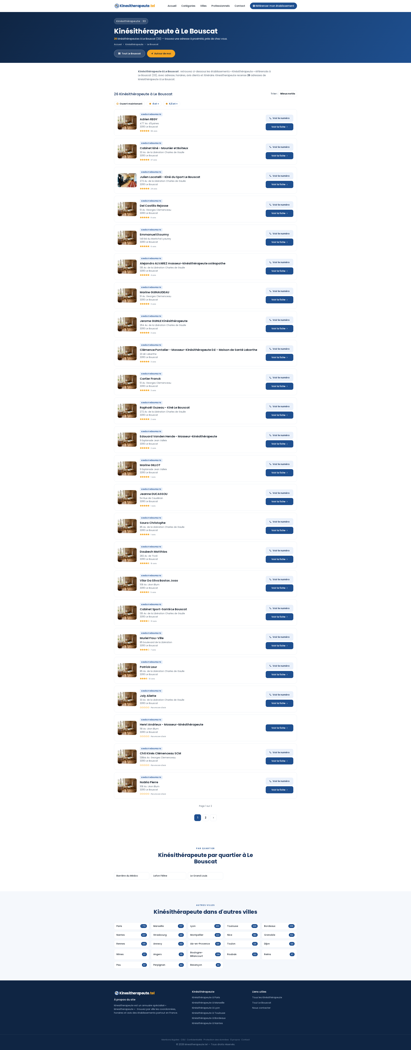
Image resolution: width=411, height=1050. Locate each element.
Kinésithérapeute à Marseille (208, 1002)
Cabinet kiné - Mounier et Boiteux (164, 148)
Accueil (172, 6)
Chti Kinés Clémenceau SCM (160, 753)
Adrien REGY (148, 119)
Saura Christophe (153, 523)
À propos (235, 1039)
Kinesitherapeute (137, 5)
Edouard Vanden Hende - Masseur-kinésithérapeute (178, 436)
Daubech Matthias (153, 552)
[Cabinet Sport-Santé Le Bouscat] (127, 613)
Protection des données (216, 1039)
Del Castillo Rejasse (154, 206)
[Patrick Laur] (127, 670)
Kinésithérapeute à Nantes (207, 1023)
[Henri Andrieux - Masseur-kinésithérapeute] (127, 728)
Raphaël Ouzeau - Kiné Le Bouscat (165, 407)
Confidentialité (194, 1039)
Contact (240, 6)
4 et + (155, 103)
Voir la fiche (278, 126)
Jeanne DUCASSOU (153, 494)
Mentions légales (170, 1039)
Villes (203, 6)
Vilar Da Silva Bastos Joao (159, 580)
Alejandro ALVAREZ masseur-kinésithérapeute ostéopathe (182, 263)
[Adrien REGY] (127, 122)
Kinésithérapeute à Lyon (206, 1007)
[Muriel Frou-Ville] (127, 641)
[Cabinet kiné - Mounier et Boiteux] (127, 151)
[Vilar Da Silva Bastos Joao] (127, 584)
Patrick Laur (148, 667)
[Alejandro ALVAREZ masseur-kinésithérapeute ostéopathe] (127, 267)
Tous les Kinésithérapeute (267, 997)
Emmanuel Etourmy (154, 234)
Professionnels (220, 6)
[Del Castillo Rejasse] (127, 209)
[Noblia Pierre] (127, 785)
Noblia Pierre (149, 782)
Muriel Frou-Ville (152, 638)
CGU (183, 1039)
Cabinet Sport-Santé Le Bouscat (163, 609)
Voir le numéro (281, 118)
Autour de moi (162, 53)
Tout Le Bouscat (131, 53)
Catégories (188, 6)
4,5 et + (173, 103)
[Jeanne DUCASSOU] (127, 497)
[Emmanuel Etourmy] (127, 238)
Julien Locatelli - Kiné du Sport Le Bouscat (170, 177)
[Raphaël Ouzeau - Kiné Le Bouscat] (127, 411)
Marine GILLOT (150, 465)
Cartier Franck (150, 379)
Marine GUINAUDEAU (154, 292)
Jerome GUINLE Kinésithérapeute (164, 321)
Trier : (274, 93)
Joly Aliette (148, 696)
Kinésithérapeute (134, 44)
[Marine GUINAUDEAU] (127, 295)
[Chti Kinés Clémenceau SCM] (127, 757)
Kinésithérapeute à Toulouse (208, 1013)
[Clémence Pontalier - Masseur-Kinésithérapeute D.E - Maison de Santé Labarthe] (127, 353)
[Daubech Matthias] (127, 555)
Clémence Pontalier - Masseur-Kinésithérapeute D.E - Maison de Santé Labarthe (198, 350)
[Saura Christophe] (127, 526)
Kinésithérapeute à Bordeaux (209, 1018)
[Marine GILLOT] (127, 468)
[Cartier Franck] (127, 382)
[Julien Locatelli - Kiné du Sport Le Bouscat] (127, 180)
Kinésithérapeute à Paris (206, 997)
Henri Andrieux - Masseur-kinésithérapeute (171, 724)
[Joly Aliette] (127, 699)
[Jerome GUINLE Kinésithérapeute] (127, 324)
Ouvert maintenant (131, 103)
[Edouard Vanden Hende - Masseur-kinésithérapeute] (127, 440)
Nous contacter (261, 1007)
